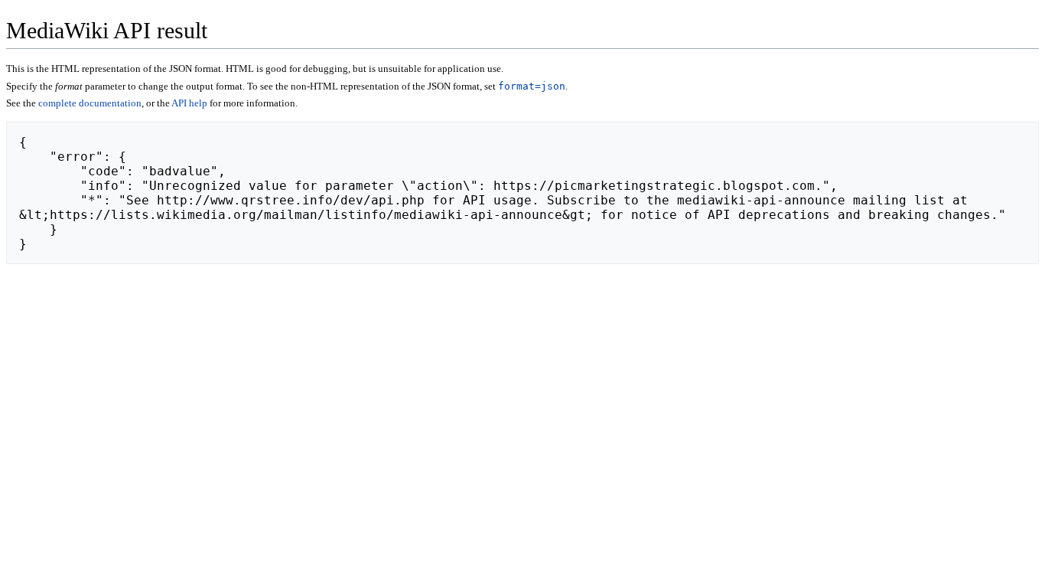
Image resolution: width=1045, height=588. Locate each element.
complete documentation (90, 103)
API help (189, 103)
